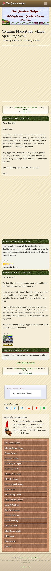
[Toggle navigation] (45, 3)
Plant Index (9, 536)
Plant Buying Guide (13, 494)
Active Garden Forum (25, 362)
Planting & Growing (13, 473)
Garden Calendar (11, 458)
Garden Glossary (11, 520)
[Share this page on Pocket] (36, 408)
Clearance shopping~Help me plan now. (26, 107)
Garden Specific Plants (14, 484)
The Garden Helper (15, 3)
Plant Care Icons (11, 525)
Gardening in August (13, 463)
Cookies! (8, 546)
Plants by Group (11, 479)
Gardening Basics (12, 468)
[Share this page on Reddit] (29, 408)
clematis (25, 109)
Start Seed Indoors (12, 510)
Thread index (28, 112)
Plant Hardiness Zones (14, 499)
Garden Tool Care (12, 515)
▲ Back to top (25, 567)
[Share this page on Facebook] (7, 408)
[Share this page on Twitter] (14, 408)
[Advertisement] (25, 73)
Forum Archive (11, 453)
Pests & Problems (12, 504)
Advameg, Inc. (24, 558)
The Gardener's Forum (14, 447)
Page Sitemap (34, 558)
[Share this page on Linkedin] (21, 408)
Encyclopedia (10, 541)
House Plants (10, 489)
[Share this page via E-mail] (43, 408)
